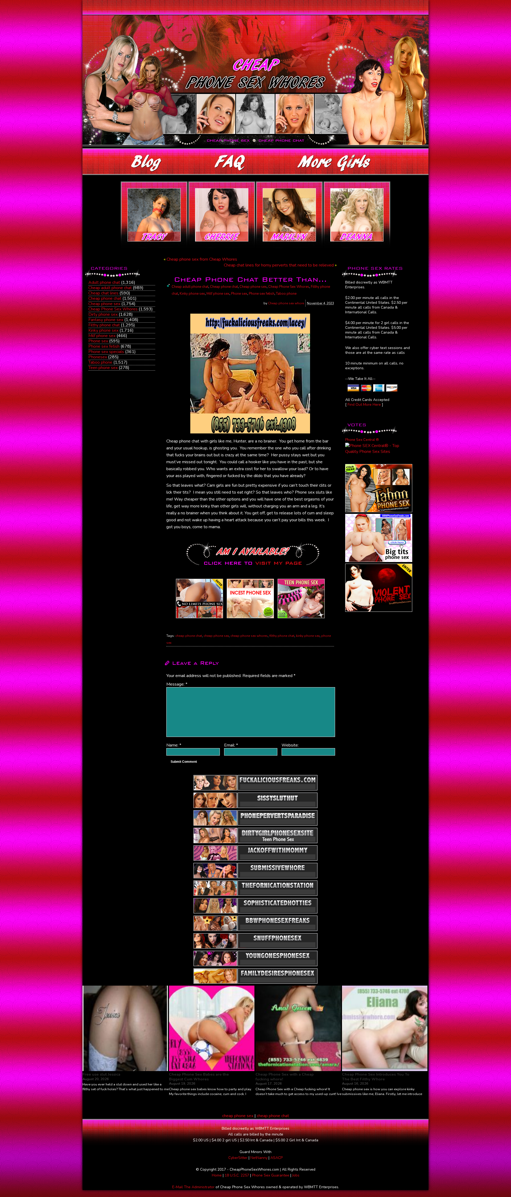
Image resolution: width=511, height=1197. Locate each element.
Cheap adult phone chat (110, 288)
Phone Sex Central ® (362, 439)
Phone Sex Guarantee (270, 1175)
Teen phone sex (103, 368)
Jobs (295, 1175)
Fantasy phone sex (105, 320)
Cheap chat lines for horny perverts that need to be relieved (279, 265)
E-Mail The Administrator (193, 1187)
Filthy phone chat (104, 325)
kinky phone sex (308, 636)
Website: (290, 745)
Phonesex (97, 357)
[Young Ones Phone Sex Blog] (301, 618)
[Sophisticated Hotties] (378, 511)
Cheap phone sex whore (286, 303)
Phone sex (98, 341)
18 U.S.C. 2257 (237, 1175)
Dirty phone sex (103, 314)
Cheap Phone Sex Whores (113, 309)
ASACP (276, 1157)
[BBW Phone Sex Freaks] (378, 561)
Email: (231, 745)
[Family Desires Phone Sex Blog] (250, 618)
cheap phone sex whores (249, 636)
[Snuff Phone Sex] (378, 610)
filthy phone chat (281, 636)
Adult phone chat (104, 282)
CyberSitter (238, 1157)
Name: (173, 745)
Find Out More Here (364, 404)
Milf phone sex (102, 336)
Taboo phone (100, 362)
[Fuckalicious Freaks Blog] (199, 618)
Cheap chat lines (103, 293)
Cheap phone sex (104, 304)
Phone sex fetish (103, 346)
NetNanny (258, 1157)
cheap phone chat (188, 636)
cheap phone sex (216, 636)
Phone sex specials (106, 352)
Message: (176, 684)
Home (217, 1175)
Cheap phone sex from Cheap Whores (202, 259)
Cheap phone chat (104, 298)
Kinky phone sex (103, 330)
